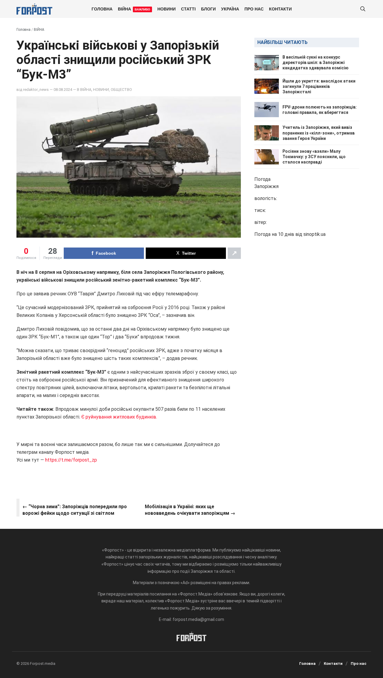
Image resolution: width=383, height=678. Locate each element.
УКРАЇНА (230, 9)
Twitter (189, 253)
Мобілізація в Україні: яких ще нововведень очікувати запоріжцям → (190, 510)
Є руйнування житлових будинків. (119, 417)
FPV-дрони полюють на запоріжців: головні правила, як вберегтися (319, 110)
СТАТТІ (188, 9)
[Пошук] (363, 9)
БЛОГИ (208, 9)
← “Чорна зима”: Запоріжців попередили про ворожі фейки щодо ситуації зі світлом (74, 510)
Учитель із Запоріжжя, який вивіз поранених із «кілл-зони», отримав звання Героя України (318, 133)
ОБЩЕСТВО (121, 89)
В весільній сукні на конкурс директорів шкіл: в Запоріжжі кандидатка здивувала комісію (315, 62)
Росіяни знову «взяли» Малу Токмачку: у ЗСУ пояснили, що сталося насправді (314, 156)
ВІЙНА (134, 9)
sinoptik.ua (314, 234)
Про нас (254, 9)
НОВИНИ (166, 9)
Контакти (280, 9)
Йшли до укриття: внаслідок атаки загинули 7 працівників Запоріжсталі (318, 86)
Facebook (106, 253)
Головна (102, 9)
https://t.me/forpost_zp (70, 460)
